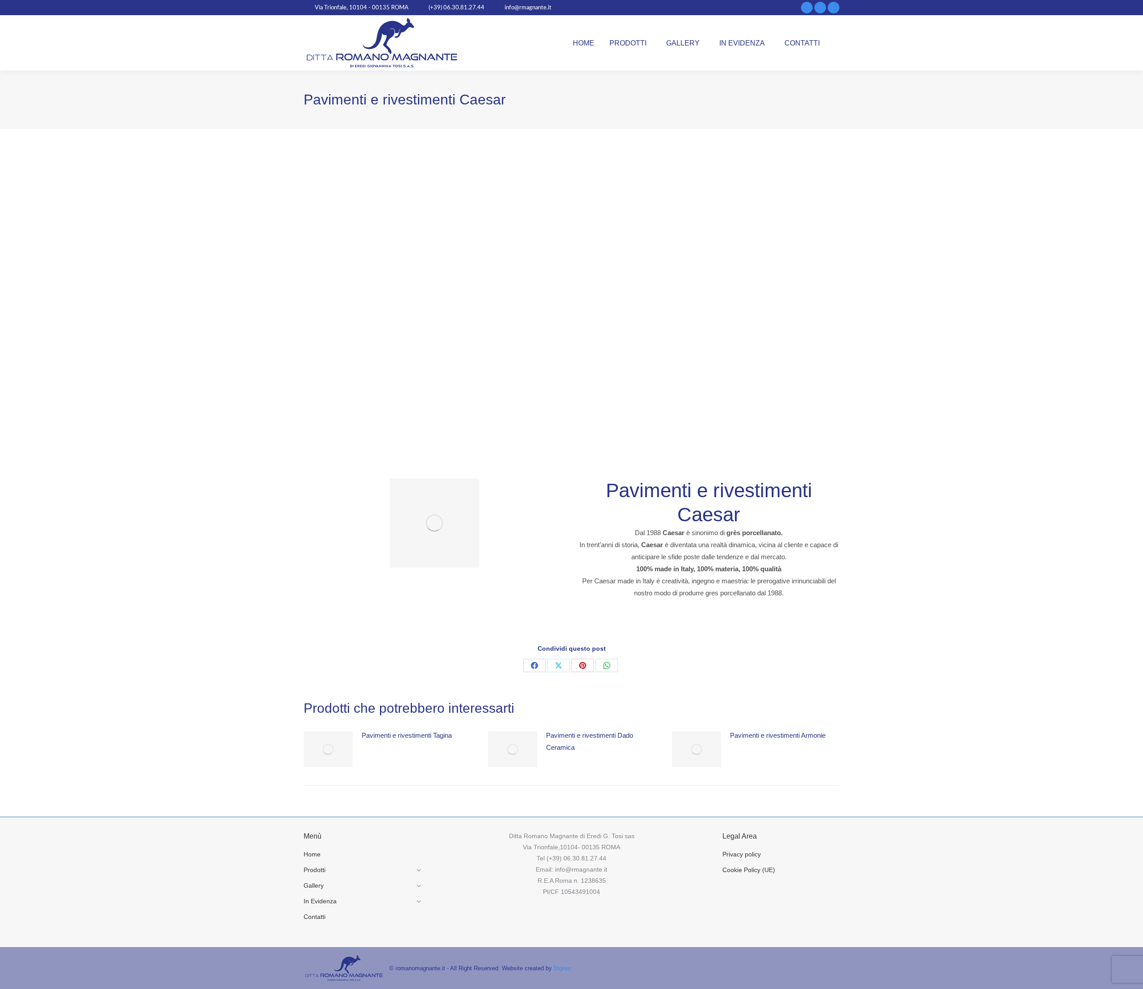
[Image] (434, 523)
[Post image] (328, 749)
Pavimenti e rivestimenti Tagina (407, 735)
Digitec (563, 968)
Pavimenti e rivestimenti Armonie (778, 735)
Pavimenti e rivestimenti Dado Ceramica (589, 741)
